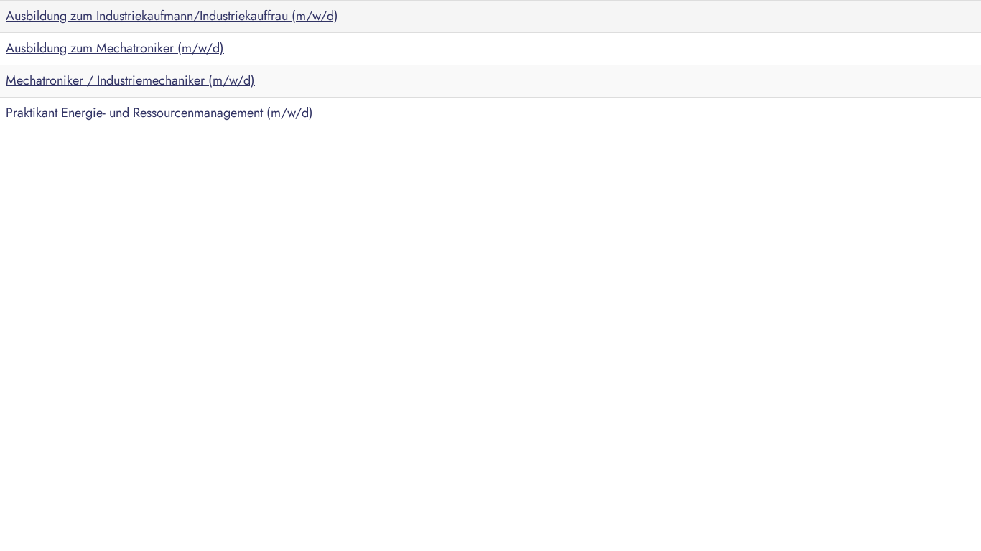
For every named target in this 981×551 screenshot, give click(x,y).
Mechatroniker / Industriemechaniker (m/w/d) (130, 80)
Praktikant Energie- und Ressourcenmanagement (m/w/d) (159, 112)
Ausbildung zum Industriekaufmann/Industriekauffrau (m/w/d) (172, 15)
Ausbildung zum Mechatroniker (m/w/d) (115, 48)
